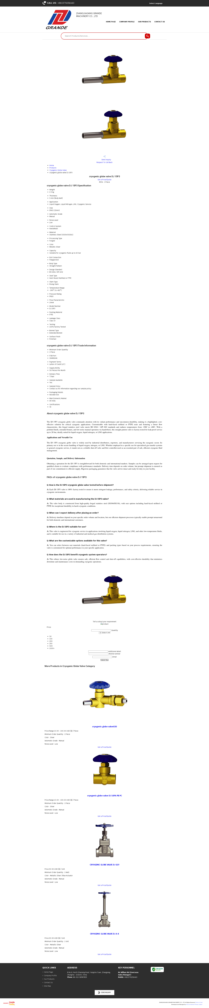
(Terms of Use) (198, 1002)
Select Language (156, 3)
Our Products (144, 22)
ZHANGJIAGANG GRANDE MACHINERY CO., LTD (89, 15)
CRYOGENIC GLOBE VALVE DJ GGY (104, 864)
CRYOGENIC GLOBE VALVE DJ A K (104, 934)
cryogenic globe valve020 (104, 726)
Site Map (47, 986)
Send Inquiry (106, 160)
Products (52, 168)
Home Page (111, 22)
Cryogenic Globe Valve (58, 170)
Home (51, 165)
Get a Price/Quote (104, 180)
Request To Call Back (104, 162)
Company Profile (127, 22)
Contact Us (159, 22)
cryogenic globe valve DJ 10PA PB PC (104, 795)
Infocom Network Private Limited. (194, 1004)
